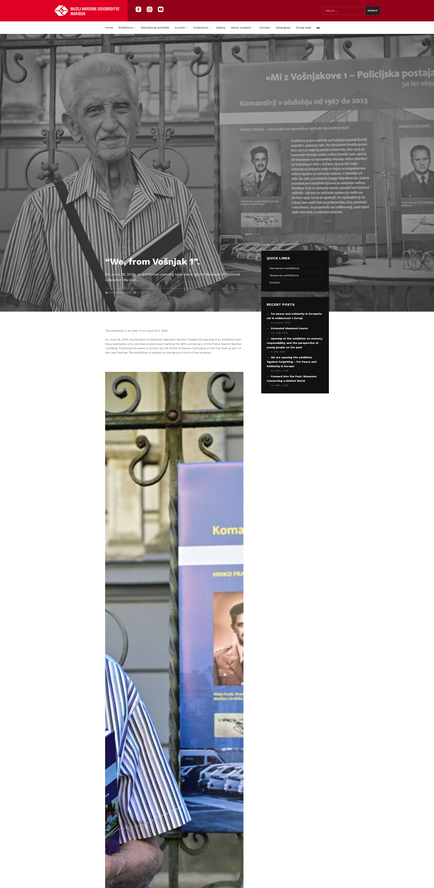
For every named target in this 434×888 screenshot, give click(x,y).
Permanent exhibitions (284, 268)
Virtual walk (303, 27)
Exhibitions (125, 27)
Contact (264, 27)
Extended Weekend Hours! (289, 328)
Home (109, 27)
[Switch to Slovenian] (318, 27)
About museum (241, 27)
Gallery (220, 27)
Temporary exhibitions (284, 275)
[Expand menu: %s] (135, 28)
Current (180, 27)
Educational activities (155, 27)
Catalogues (282, 27)
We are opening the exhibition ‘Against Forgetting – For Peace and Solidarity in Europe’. (292, 362)
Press (127, 292)
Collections (200, 27)
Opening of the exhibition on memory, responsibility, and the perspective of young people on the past (295, 343)
